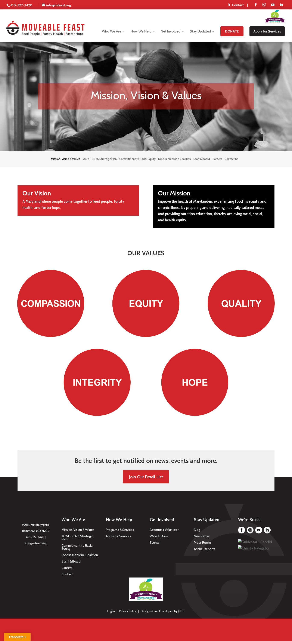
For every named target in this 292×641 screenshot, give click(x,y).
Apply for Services (118, 536)
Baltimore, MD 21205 (35, 531)
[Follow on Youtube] (258, 530)
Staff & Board (71, 561)
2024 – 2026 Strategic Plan (77, 538)
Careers (67, 568)
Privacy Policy (127, 611)
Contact (67, 574)
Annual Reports (204, 549)
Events (154, 543)
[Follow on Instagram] (250, 530)
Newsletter (202, 536)
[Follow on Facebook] (241, 530)
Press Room (202, 543)
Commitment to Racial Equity (77, 547)
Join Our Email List (146, 476)
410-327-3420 (35, 537)
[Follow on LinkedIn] (267, 530)
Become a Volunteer (164, 530)
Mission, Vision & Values (78, 530)
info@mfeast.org (35, 543)
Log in (111, 611)
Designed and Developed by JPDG (162, 611)
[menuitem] (238, 4)
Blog (197, 530)
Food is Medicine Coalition (80, 555)
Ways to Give (159, 536)
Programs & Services (120, 530)
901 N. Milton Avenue (35, 525)
